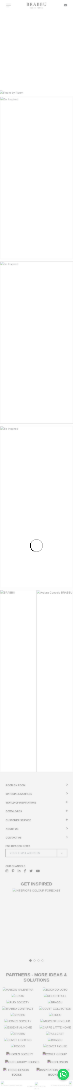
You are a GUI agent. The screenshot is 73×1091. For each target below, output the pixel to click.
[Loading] (36, 545)
